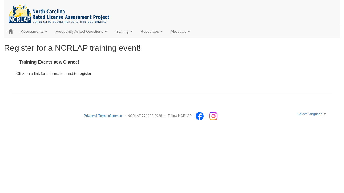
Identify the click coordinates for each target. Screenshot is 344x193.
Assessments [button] (33, 31)
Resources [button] (150, 31)
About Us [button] (179, 31)
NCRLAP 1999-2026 (145, 116)
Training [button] (122, 31)
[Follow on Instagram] (213, 116)
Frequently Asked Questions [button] (79, 31)
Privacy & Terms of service (103, 116)
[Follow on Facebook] (200, 116)
